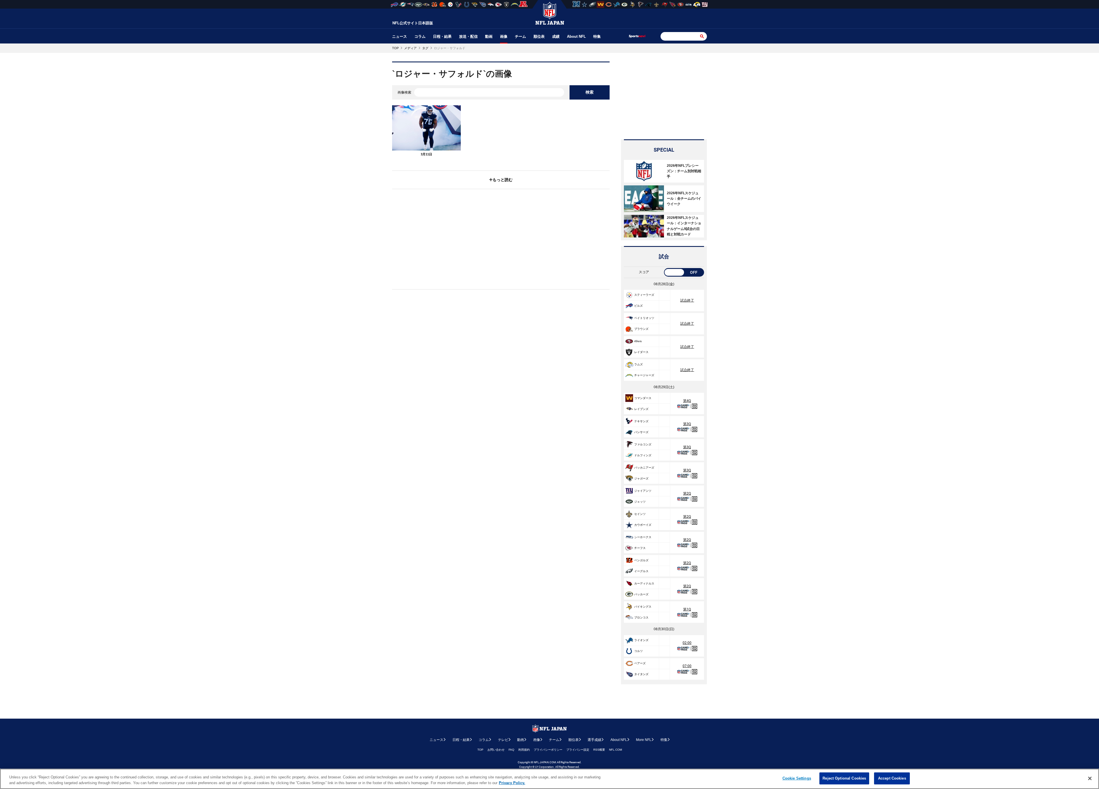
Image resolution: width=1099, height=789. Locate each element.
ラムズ (638, 364)
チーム (520, 36)
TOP (480, 749)
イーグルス (641, 571)
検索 (590, 92)
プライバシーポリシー (548, 749)
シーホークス (642, 537)
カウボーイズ (642, 524)
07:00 (687, 666)
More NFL (643, 740)
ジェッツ (640, 501)
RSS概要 (599, 749)
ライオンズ (641, 640)
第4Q (687, 401)
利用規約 (524, 749)
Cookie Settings (796, 778)
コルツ (638, 651)
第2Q (687, 493)
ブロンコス (641, 617)
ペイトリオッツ (644, 318)
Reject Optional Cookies (844, 778)
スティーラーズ (644, 294)
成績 (556, 36)
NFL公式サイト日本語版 (412, 23)
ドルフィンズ (642, 455)
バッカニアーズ (644, 467)
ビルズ (638, 305)
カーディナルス (644, 583)
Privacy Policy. (512, 783)
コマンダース (642, 398)
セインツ (640, 514)
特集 (597, 36)
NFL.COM (615, 749)
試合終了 (687, 300)
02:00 (687, 643)
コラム (420, 36)
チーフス (640, 548)
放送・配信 (468, 36)
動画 (489, 36)
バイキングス (642, 606)
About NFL (576, 36)
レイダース (641, 352)
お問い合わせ (496, 749)
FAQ (511, 749)
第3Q (687, 424)
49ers (638, 341)
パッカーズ (641, 594)
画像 (503, 36)
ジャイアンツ (642, 490)
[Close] (1090, 778)
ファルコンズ (642, 444)
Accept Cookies (892, 778)
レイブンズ (641, 409)
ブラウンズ (641, 328)
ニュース (399, 36)
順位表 (539, 36)
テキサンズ (641, 421)
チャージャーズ (644, 375)
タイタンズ (641, 674)
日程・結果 (442, 36)
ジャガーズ (641, 478)
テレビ (503, 740)
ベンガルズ (641, 560)
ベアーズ (640, 663)
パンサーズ (641, 432)
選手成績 (594, 740)
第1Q (687, 609)
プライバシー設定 (577, 749)
